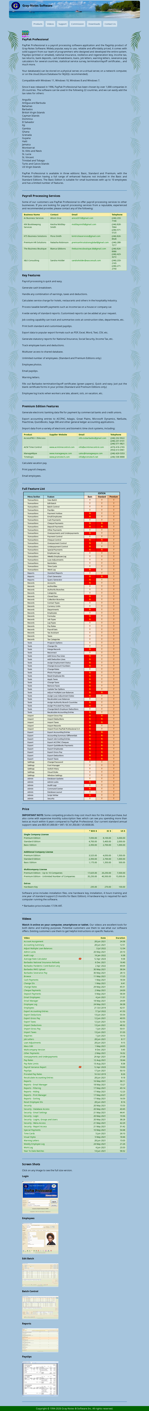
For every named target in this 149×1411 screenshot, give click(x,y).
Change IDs (29, 983)
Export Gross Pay (32, 1018)
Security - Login (31, 1116)
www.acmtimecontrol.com (61, 447)
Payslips (28, 1070)
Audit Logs (29, 955)
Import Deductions (33, 1025)
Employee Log (30, 1004)
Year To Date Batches (34, 1151)
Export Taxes (30, 1021)
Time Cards (29, 1133)
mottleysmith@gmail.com (84, 224)
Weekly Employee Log (34, 1144)
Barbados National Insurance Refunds (42, 962)
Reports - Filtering (32, 1088)
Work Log (28, 1147)
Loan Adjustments (32, 1042)
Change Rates (30, 986)
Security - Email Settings (35, 1112)
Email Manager (31, 1000)
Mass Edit (28, 1046)
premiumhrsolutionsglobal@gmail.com (90, 242)
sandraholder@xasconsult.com (86, 260)
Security (28, 1105)
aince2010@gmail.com (82, 218)
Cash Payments (31, 979)
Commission (77, 23)
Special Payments (32, 1130)
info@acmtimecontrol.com (91, 447)
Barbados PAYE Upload (34, 969)
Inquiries (28, 1035)
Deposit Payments (32, 993)
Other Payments (31, 1053)
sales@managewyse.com (91, 453)
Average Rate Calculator (35, 958)
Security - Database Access (36, 1109)
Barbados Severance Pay (35, 972)
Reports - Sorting (32, 1098)
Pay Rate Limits (31, 1063)
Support (62, 23)
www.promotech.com (59, 456)
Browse (27, 976)
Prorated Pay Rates (33, 1074)
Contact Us (110, 23)
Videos (50, 23)
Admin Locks (30, 951)
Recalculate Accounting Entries (38, 1077)
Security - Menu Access (35, 1123)
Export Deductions (32, 1014)
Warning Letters (31, 1140)
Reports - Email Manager (35, 1084)
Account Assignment (33, 941)
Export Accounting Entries (36, 1011)
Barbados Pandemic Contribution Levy (42, 965)
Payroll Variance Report (35, 1067)
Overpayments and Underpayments (41, 1056)
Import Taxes (30, 1032)
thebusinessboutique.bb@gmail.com (89, 248)
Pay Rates (28, 1060)
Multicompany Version (34, 1049)
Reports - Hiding (31, 1091)
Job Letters (29, 1039)
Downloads (94, 23)
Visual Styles (30, 1137)
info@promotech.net (88, 456)
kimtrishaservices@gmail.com (86, 236)
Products (37, 23)
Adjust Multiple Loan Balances (38, 948)
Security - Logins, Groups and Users (41, 1119)
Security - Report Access (35, 1126)
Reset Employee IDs (33, 1102)
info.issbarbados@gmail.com (92, 438)
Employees (29, 1007)
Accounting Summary (34, 944)
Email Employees (32, 997)
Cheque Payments (32, 990)
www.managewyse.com (60, 453)
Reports (27, 1081)
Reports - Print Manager (35, 1095)
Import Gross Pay (32, 1028)
